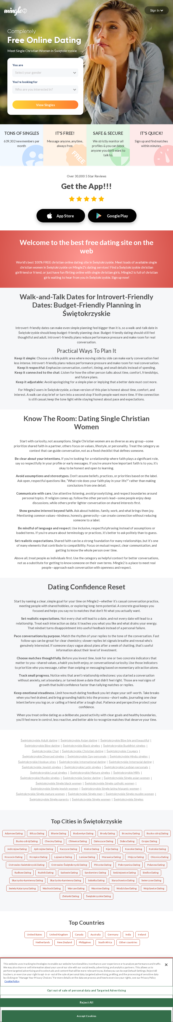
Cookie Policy (11, 981)
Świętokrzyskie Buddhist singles (124, 745)
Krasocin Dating (13, 857)
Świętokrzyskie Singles (128, 799)
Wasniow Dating (100, 888)
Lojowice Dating (63, 857)
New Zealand (64, 942)
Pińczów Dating (102, 864)
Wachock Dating (52, 888)
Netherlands (43, 942)
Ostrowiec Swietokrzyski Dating (26, 864)
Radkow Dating (23, 872)
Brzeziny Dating (131, 833)
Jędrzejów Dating (43, 849)
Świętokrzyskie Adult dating (39, 740)
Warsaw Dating (76, 888)
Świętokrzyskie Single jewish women (54, 788)
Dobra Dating (127, 841)
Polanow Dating (156, 864)
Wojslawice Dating (153, 888)
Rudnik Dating (45, 872)
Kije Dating (112, 849)
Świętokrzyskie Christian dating (82, 751)
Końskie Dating (157, 849)
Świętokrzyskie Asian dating (79, 740)
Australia (96, 934)
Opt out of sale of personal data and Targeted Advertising (86, 990)
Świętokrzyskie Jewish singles (41, 767)
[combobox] (45, 72)
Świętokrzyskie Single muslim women (130, 794)
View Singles (45, 105)
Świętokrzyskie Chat (45, 751)
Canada (79, 934)
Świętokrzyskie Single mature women (40, 794)
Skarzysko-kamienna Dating (27, 880)
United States (34, 934)
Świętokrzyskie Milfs (126, 772)
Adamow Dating (14, 833)
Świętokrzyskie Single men (85, 794)
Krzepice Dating (38, 857)
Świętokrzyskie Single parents (49, 799)
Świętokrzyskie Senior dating (82, 778)
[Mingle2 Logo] (15, 10)
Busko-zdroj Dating (157, 833)
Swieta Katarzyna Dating (22, 888)
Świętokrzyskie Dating (98, 896)
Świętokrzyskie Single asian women (127, 778)
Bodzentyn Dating (83, 833)
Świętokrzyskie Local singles (48, 772)
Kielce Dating (91, 849)
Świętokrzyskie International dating (82, 762)
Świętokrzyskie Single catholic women (109, 783)
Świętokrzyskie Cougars (122, 751)
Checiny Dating (53, 841)
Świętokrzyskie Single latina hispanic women (110, 788)
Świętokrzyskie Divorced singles (43, 756)
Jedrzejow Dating (17, 849)
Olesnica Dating (159, 857)
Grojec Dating (149, 841)
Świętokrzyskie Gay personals (87, 756)
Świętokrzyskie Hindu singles (129, 756)
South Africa (105, 942)
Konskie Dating (133, 849)
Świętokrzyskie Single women (91, 799)
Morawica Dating (111, 857)
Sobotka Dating (96, 880)
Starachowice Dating (123, 880)
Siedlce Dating (150, 872)
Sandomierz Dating (95, 872)
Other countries (128, 942)
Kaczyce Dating (68, 849)
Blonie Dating (58, 833)
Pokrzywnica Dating (129, 864)
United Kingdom (58, 934)
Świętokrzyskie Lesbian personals (126, 767)
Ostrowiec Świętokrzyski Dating (69, 864)
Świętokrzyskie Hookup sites (37, 762)
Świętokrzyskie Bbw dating (42, 745)
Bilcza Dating (37, 833)
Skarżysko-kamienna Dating (65, 880)
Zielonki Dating (70, 896)
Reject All (86, 1002)
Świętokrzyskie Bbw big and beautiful (124, 740)
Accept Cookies (86, 1016)
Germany (113, 934)
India (128, 934)
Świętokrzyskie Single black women (59, 783)
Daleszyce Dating (103, 841)
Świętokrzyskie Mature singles (90, 772)
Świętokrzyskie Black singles (81, 745)
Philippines (85, 942)
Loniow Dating (87, 857)
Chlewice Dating (78, 841)
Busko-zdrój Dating (27, 841)
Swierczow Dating (151, 880)
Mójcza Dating (136, 857)
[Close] (166, 964)
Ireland (142, 934)
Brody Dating (107, 833)
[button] (157, 10)
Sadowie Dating (69, 872)
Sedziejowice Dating (124, 872)
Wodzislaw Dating (126, 888)
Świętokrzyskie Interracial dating (130, 762)
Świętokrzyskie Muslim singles (40, 778)
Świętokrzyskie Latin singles (82, 767)
